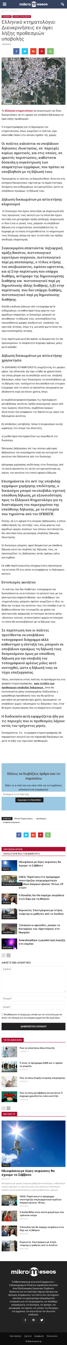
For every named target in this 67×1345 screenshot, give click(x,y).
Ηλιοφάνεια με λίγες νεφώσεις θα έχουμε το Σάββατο (28, 1173)
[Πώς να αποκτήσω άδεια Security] (9, 1051)
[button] (62, 4)
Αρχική (4, 11)
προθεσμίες (41, 818)
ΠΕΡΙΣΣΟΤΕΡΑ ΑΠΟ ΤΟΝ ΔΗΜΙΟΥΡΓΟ (21, 854)
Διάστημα (7, 947)
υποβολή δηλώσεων (11, 822)
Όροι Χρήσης (15, 1336)
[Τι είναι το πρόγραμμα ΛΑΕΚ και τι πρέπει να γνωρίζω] (9, 1066)
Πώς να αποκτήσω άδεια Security (37, 1048)
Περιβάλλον (6, 16)
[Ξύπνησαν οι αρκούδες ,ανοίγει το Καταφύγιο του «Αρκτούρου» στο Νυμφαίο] (9, 928)
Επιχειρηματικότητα (12, 884)
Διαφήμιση (39, 1336)
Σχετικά (27, 1336)
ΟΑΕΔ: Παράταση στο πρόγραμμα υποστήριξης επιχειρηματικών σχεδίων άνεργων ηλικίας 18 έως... (40, 1199)
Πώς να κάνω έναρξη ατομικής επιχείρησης (42, 1078)
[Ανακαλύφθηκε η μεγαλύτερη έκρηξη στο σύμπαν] (9, 943)
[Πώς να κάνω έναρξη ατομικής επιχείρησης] (9, 1081)
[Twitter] (42, 1320)
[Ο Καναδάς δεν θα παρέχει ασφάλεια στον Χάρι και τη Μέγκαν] (9, 899)
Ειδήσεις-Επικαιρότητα (21, 16)
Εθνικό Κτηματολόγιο (23, 818)
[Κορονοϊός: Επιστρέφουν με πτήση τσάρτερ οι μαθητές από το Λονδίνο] (9, 1246)
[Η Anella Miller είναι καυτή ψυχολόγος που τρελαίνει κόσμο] (9, 1216)
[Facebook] (25, 1320)
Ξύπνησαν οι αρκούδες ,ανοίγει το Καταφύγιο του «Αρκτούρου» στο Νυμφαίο (39, 929)
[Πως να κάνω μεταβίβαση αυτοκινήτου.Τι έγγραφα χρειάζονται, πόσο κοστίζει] (9, 1096)
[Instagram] (33, 1320)
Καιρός (6, 869)
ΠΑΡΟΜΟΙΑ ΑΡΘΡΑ (13, 849)
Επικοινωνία (52, 1336)
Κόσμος (6, 902)
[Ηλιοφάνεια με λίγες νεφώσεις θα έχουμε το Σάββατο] (9, 865)
